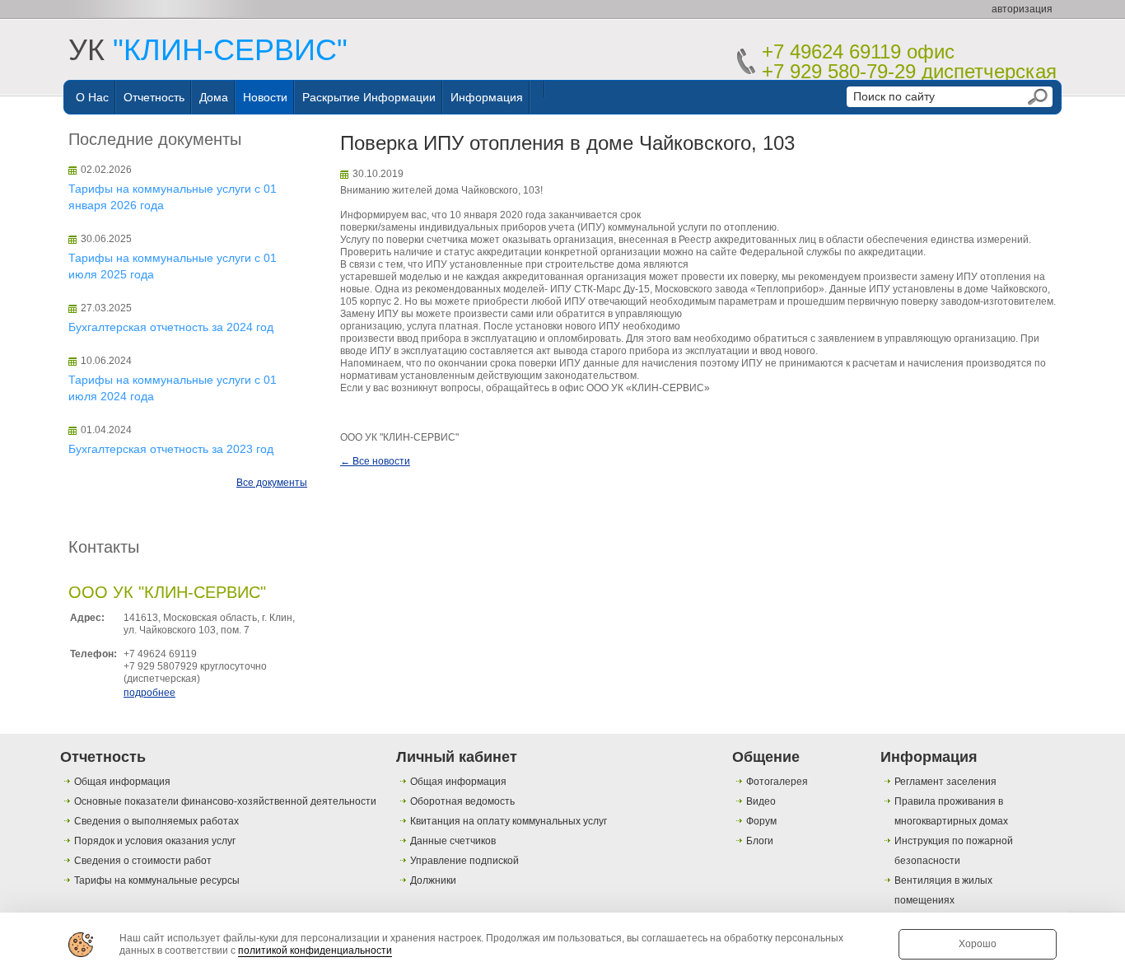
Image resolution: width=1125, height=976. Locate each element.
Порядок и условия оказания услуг (155, 841)
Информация (486, 97)
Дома (213, 97)
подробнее (149, 692)
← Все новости (375, 461)
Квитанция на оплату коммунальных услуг (508, 821)
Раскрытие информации (369, 97)
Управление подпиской (464, 860)
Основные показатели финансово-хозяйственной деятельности (225, 801)
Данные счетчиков (453, 841)
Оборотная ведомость (462, 801)
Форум (761, 821)
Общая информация (122, 781)
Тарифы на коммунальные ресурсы (157, 880)
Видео (761, 801)
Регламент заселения (945, 781)
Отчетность (154, 97)
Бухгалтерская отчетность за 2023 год (170, 448)
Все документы (271, 482)
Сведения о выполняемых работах (156, 821)
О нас (92, 97)
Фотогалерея (777, 781)
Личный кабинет (456, 757)
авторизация (1022, 9)
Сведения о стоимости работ (143, 860)
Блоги (759, 841)
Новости (265, 97)
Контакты (103, 547)
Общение (766, 757)
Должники (433, 880)
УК (208, 50)
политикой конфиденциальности (315, 950)
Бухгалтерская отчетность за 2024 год (170, 327)
